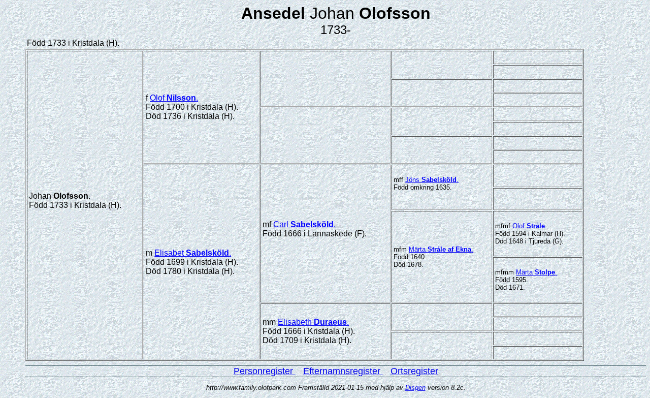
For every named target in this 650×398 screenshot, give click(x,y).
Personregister (265, 371)
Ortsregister (414, 371)
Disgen (415, 387)
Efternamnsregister (343, 371)
